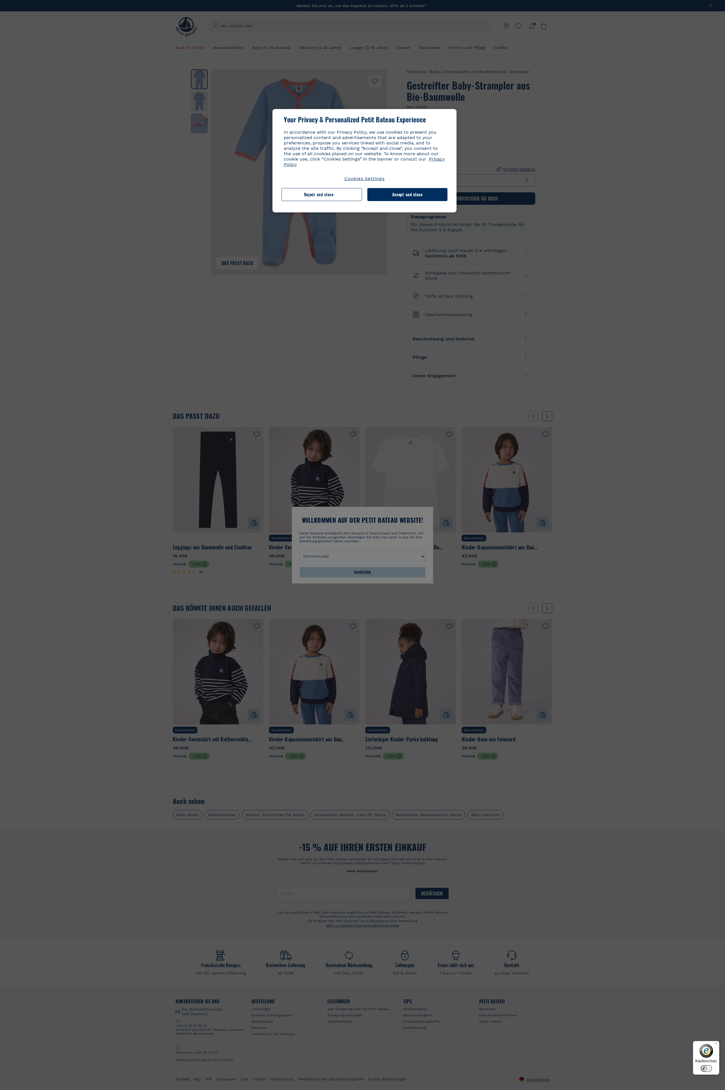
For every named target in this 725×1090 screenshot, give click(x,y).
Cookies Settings (364, 178)
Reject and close (319, 194)
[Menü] (716, 1044)
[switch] (706, 1068)
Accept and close (407, 194)
